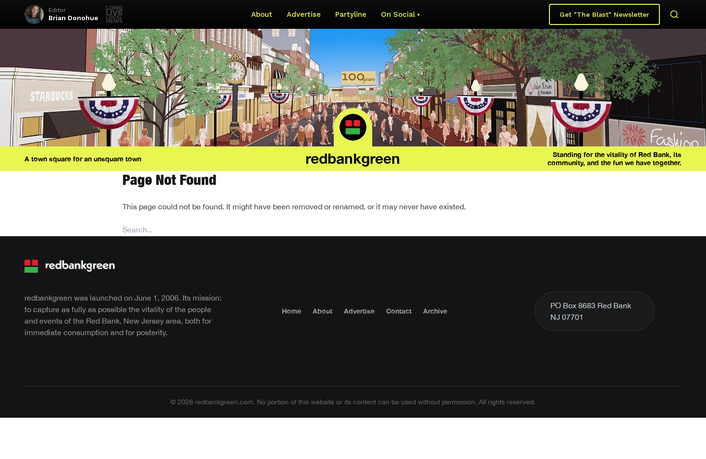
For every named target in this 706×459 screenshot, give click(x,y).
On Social (398, 14)
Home (291, 311)
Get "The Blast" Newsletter (604, 14)
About (261, 14)
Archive (435, 311)
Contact (399, 311)
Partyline (350, 14)
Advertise (304, 14)
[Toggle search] (674, 14)
